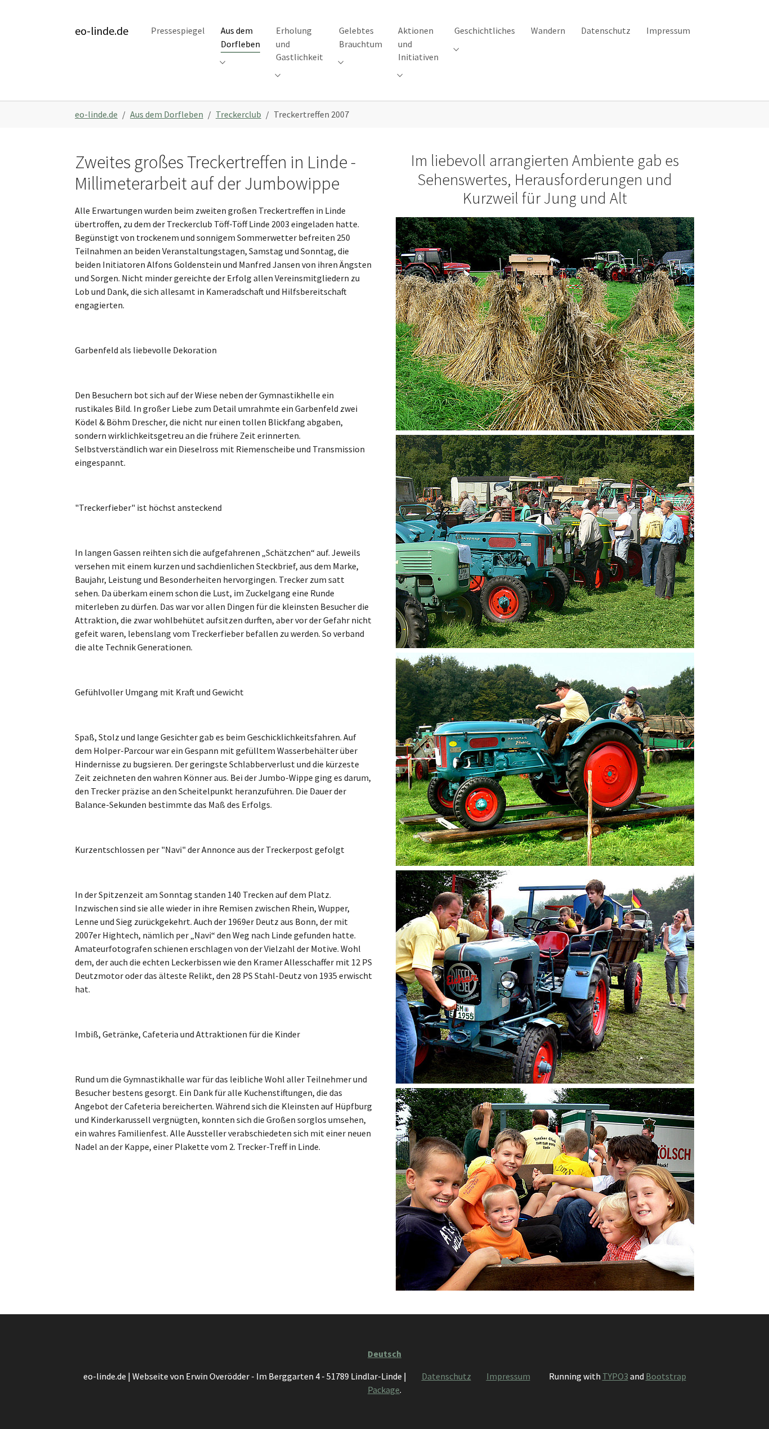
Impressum (508, 1376)
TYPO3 (615, 1376)
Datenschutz (446, 1376)
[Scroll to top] (744, 1404)
